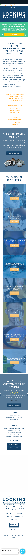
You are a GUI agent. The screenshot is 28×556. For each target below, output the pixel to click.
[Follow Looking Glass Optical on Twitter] (21, 508)
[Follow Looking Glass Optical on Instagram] (14, 508)
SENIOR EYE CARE (15, 108)
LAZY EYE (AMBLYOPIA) (15, 101)
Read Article (15, 198)
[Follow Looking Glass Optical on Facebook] (7, 508)
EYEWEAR (19, 513)
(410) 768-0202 (14, 8)
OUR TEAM (14, 519)
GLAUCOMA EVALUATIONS (15, 99)
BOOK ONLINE (14, 448)
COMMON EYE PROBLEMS (15, 96)
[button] (11, 400)
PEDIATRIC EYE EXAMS (15, 106)
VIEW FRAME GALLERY (14, 153)
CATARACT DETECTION (15, 120)
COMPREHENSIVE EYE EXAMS (15, 94)
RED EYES (15, 124)
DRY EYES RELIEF (15, 117)
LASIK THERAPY (15, 113)
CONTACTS (9, 516)
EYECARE (9, 513)
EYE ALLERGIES (15, 122)
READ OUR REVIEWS (14, 405)
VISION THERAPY (15, 110)
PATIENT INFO (18, 516)
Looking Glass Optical (14, 15)
